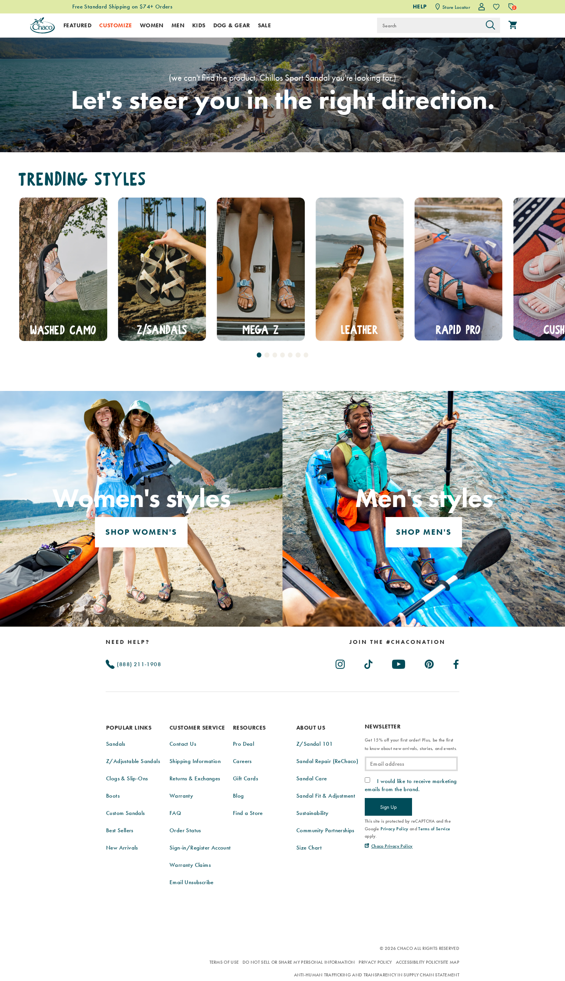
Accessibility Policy (418, 962)
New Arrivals (122, 847)
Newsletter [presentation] (382, 726)
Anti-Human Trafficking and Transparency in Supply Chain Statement (377, 975)
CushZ (458, 329)
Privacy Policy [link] (395, 829)
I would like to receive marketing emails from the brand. (411, 785)
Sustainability (312, 813)
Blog (238, 796)
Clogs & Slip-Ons (127, 778)
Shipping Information (195, 761)
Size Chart (309, 847)
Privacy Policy (375, 962)
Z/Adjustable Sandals (133, 761)
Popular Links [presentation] (128, 728)
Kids (199, 25)
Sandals (115, 744)
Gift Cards (245, 778)
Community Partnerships (325, 830)
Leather (260, 329)
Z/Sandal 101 (314, 744)
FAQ (175, 813)
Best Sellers (119, 830)
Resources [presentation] (249, 728)
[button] (259, 354)
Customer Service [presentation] (197, 728)
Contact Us (183, 744)
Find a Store (248, 813)
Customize (115, 25)
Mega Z (162, 329)
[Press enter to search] (490, 25)
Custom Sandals (125, 813)
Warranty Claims (190, 865)
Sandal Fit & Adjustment (325, 796)
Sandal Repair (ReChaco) (327, 761)
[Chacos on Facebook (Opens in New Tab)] (456, 662)
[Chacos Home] (42, 25)
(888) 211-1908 (138, 664)
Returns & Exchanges (195, 778)
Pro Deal (243, 744)
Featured (77, 25)
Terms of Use (224, 962)
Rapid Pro (359, 329)
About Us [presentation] (310, 728)
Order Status (185, 830)
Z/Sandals (63, 329)
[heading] (397, 641)
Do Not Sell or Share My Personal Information (299, 962)
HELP (420, 6)
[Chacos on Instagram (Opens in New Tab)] (341, 662)
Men (177, 25)
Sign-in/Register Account (200, 847)
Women (152, 25)
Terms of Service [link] (434, 829)
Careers (242, 761)
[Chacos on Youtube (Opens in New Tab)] (399, 662)
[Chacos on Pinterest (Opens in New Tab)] (430, 662)
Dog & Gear (231, 25)
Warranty (181, 796)
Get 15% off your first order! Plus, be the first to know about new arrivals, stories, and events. (411, 744)
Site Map (449, 962)
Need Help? (128, 641)
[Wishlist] (496, 6)
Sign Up (388, 806)
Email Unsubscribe (192, 882)
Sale (264, 25)
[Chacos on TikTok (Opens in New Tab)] (368, 662)
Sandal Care (311, 778)
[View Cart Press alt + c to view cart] (512, 25)
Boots (113, 796)
